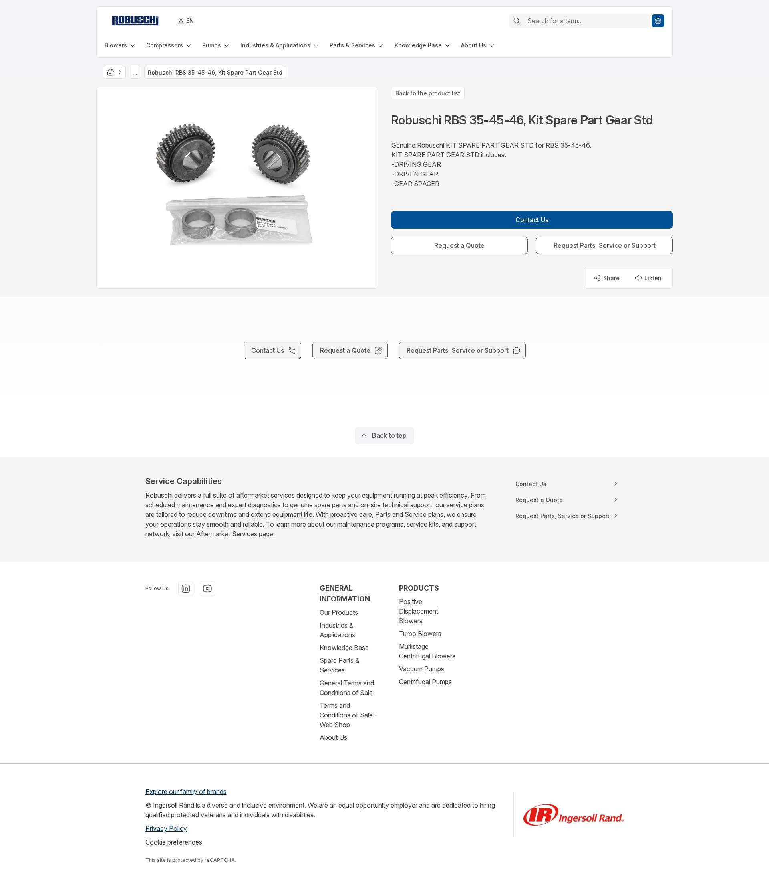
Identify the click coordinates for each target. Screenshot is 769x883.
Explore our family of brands (186, 792)
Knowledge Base (344, 648)
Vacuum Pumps (421, 669)
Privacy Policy (166, 828)
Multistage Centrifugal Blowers (427, 651)
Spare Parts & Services (339, 665)
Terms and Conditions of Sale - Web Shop (348, 715)
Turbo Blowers (420, 634)
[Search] (516, 21)
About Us (333, 737)
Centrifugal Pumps (425, 682)
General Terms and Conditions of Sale (347, 688)
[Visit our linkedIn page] (185, 588)
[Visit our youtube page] (207, 588)
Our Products (339, 612)
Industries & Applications (337, 630)
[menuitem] (121, 45)
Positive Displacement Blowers (418, 611)
